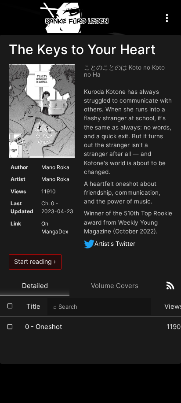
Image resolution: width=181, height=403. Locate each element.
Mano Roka (55, 167)
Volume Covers (114, 285)
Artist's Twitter (114, 243)
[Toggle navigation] (167, 18)
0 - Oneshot (43, 326)
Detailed (35, 285)
